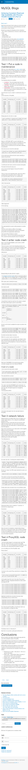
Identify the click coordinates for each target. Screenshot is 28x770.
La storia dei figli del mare (8, 699)
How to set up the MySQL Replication (11, 711)
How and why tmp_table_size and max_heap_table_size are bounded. (10, 706)
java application (20, 39)
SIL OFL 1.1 (16, 762)
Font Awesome (4, 762)
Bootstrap (3, 760)
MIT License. (6, 761)
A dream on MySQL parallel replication (11, 700)
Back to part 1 (4, 23)
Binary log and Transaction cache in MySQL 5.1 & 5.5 (14, 701)
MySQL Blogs (10, 717)
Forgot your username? (6, 750)
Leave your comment (6, 685)
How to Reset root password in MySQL (11, 704)
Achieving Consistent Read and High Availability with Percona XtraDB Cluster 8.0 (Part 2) (12, 15)
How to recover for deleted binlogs (10, 703)
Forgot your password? (6, 751)
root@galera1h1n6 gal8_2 (9, 276)
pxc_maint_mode (18, 69)
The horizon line (6, 697)
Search (18, 723)
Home (4, 717)
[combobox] (8, 723)
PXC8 (2, 26)
